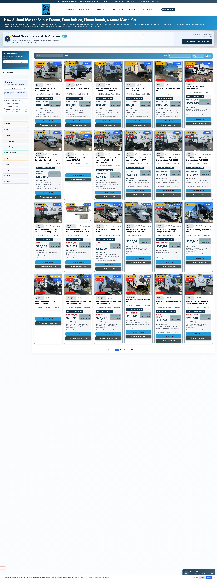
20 (132, 350)
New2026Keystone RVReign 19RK (168, 89)
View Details (49, 121)
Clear (25, 88)
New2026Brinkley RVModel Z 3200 (198, 231)
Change (12, 88)
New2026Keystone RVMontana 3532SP (45, 89)
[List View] (209, 56)
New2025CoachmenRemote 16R (138, 301)
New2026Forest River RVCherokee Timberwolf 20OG (77, 231)
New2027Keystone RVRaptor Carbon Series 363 (78, 303)
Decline (202, 577)
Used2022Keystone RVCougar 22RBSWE (75, 159)
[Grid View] (207, 56)
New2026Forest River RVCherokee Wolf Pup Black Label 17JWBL (106, 160)
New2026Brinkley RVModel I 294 (77, 89)
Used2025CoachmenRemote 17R (168, 303)
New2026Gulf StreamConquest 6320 (195, 88)
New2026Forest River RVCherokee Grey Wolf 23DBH (167, 159)
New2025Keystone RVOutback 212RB (45, 303)
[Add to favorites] (60, 80)
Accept (209, 577)
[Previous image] (36, 71)
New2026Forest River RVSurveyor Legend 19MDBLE (106, 89)
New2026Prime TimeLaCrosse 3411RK (135, 89)
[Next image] (60, 71)
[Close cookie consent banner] (214, 577)
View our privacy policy (101, 577)
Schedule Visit (169, 9)
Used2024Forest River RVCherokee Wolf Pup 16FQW (197, 303)
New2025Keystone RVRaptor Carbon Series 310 (108, 303)
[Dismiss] (184, 571)
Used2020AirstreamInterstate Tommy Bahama (46, 159)
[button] (108, 38)
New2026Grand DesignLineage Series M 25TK (136, 231)
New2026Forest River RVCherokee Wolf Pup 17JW (136, 159)
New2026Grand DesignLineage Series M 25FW (166, 231)
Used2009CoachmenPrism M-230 (107, 231)
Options (195, 577)
